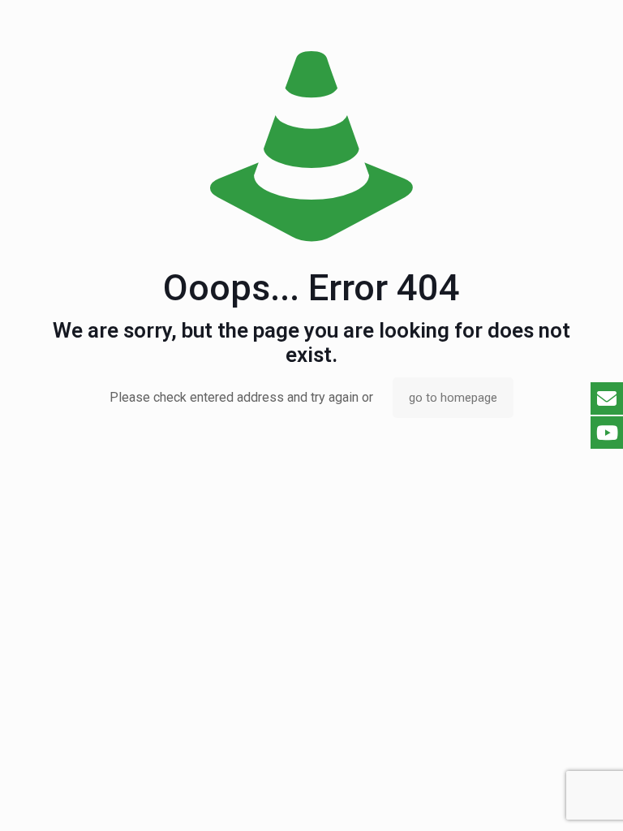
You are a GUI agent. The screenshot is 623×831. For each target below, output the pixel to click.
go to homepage (453, 397)
